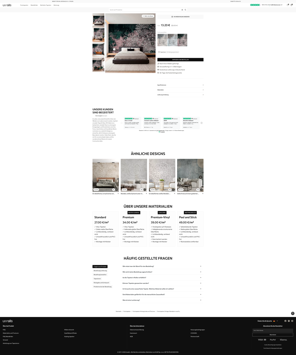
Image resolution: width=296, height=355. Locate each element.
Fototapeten (127, 311)
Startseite (118, 311)
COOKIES (194, 333)
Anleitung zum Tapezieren (11, 343)
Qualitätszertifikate (70, 333)
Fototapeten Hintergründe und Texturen (144, 311)
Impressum (133, 333)
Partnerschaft (195, 336)
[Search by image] (182, 10)
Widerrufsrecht (69, 330)
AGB (131, 336)
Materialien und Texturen (11, 333)
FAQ (4, 330)
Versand (5, 340)
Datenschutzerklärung (137, 330)
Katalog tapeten (69, 336)
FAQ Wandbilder (8, 336)
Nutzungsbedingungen (198, 330)
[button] (152, 43)
